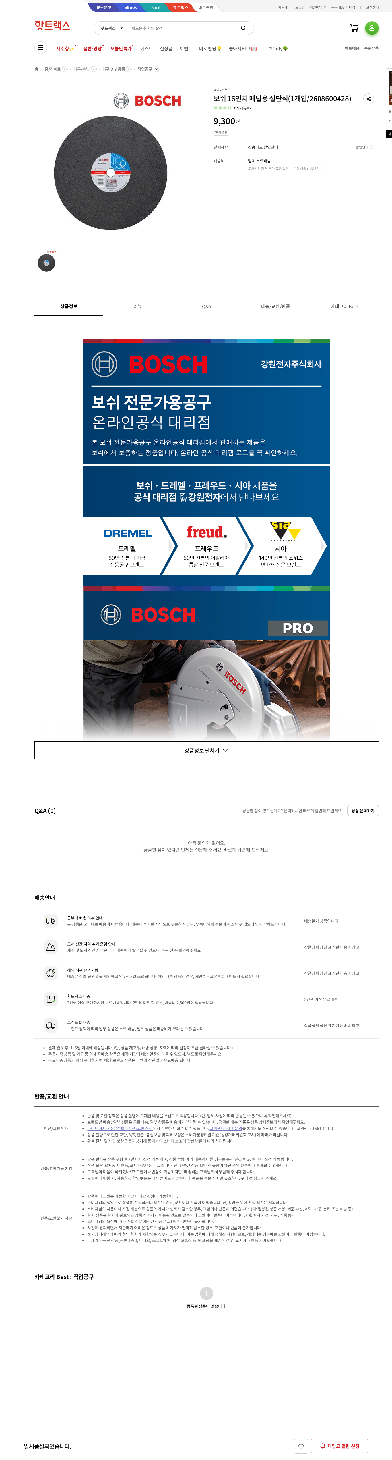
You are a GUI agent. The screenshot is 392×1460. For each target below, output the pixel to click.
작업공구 (144, 69)
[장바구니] (354, 28)
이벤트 (186, 48)
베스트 (146, 48)
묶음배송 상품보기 (306, 168)
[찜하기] (301, 1446)
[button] (368, 98)
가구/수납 (81, 69)
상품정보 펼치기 (202, 750)
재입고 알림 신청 (343, 1445)
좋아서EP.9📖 (243, 48)
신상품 (166, 48)
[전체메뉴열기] (40, 47)
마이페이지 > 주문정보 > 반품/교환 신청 (120, 1128)
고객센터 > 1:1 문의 (225, 1128)
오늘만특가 (121, 48)
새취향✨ (65, 48)
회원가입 (284, 7)
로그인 (300, 7)
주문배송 (337, 7)
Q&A (206, 306)
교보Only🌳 (276, 48)
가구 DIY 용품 (113, 69)
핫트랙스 (108, 28)
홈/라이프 (53, 69)
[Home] (36, 69)
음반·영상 (92, 48)
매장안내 (355, 7)
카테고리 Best (344, 306)
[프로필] (372, 28)
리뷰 (137, 306)
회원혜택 (316, 7)
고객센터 (372, 7)
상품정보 (68, 306)
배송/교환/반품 (275, 306)
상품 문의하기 (363, 810)
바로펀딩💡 (210, 48)
